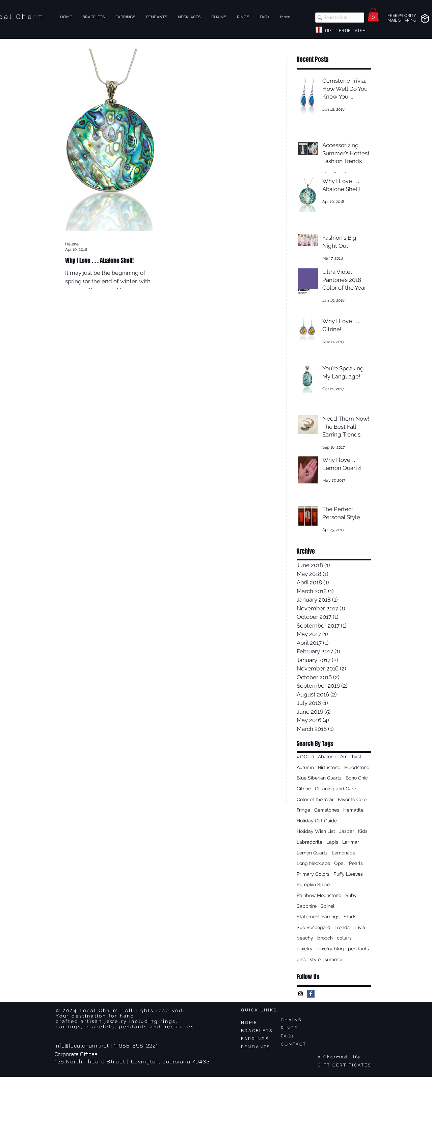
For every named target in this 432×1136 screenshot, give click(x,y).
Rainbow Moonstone (319, 895)
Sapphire (307, 906)
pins (301, 959)
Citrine (304, 788)
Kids (363, 831)
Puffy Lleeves (348, 874)
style (315, 959)
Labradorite (309, 842)
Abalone (327, 756)
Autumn (305, 767)
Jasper (346, 831)
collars (344, 938)
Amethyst (350, 756)
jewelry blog (330, 948)
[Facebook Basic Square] (311, 994)
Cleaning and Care (335, 788)
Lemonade (343, 852)
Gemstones (326, 810)
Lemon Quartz (312, 852)
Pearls (356, 863)
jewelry (305, 948)
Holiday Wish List (316, 831)
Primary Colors (313, 874)
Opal (339, 863)
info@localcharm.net (82, 1045)
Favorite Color (353, 799)
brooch (325, 938)
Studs (350, 916)
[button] (373, 15)
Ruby (351, 895)
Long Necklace (313, 863)
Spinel (327, 906)
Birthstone (329, 767)
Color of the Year (315, 799)
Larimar (350, 842)
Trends (342, 927)
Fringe (303, 810)
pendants (358, 948)
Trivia (359, 927)
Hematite (353, 810)
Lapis (332, 842)
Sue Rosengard (313, 927)
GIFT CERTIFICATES (344, 1065)
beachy (305, 938)
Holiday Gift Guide (317, 820)
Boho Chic (357, 778)
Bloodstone (356, 767)
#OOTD (305, 756)
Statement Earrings (318, 916)
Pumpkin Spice (313, 884)
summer (334, 959)
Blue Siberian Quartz (319, 778)
